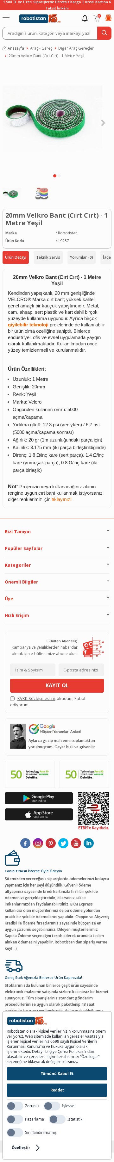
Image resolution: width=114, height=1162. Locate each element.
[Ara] (104, 33)
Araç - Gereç (41, 48)
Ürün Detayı (15, 257)
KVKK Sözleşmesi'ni (36, 698)
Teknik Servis (48, 257)
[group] (57, 117)
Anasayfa (16, 48)
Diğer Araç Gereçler (76, 48)
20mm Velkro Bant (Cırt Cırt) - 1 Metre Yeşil (46, 56)
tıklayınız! (62, 499)
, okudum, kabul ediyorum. (47, 701)
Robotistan (68, 233)
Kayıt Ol (57, 685)
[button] (54, 175)
